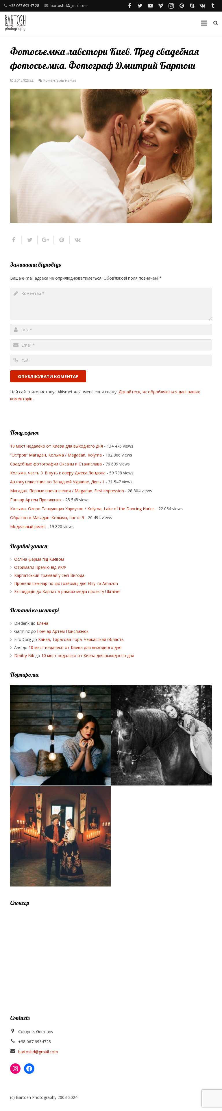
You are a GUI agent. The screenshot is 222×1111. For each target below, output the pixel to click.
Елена (42, 623)
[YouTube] (150, 6)
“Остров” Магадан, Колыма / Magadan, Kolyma (56, 455)
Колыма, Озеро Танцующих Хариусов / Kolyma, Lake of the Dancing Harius (82, 508)
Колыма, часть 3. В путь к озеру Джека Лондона (58, 473)
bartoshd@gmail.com (69, 5)
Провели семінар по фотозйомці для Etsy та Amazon (66, 583)
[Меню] (204, 23)
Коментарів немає (59, 80)
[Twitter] (140, 6)
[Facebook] (129, 6)
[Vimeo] (161, 6)
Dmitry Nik (24, 655)
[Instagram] (171, 6)
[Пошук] (215, 23)
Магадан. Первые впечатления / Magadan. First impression (67, 490)
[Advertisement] (111, 953)
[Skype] (192, 6)
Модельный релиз (28, 526)
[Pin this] (62, 240)
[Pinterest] (181, 6)
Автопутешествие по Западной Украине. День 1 (57, 482)
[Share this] (16, 240)
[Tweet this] (30, 240)
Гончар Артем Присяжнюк (36, 499)
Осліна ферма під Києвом (39, 559)
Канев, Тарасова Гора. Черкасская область (81, 639)
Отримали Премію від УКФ (40, 567)
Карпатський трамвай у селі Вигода (49, 575)
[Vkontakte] (202, 6)
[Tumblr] (213, 6)
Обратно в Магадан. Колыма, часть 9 (47, 517)
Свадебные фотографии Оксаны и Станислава (56, 464)
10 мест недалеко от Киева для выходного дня (56, 446)
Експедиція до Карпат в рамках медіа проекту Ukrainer (67, 591)
